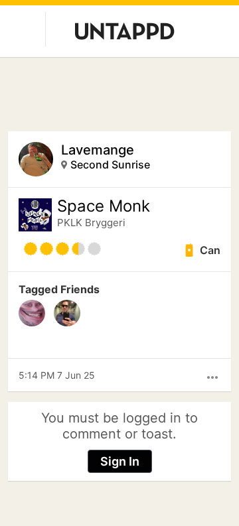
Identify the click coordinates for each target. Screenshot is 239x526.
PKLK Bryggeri (91, 222)
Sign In (119, 461)
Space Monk (103, 206)
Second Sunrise (110, 164)
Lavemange (97, 150)
